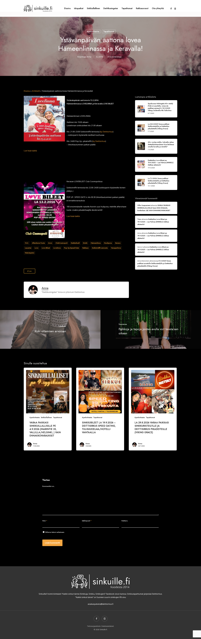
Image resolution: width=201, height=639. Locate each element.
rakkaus (85, 248)
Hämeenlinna (96, 243)
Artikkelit (36, 91)
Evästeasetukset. (107, 626)
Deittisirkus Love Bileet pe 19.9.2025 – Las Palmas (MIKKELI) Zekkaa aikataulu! (153, 222)
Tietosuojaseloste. (94, 626)
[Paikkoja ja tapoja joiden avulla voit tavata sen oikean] (150, 329)
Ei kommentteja (114, 57)
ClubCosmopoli (61, 243)
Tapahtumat (108, 31)
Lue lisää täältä (30, 150)
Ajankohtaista (93, 31)
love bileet (46, 248)
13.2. (27, 243)
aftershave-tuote (38, 243)
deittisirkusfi (75, 243)
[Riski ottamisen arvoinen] (50, 329)
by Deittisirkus (106, 131)
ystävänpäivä (29, 253)
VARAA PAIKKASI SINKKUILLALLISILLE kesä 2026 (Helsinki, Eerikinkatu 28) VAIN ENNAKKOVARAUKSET (153, 208)
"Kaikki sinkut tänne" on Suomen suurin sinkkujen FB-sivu (100, 597)
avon (50, 243)
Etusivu (27, 91)
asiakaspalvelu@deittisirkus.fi (100, 604)
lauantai (28, 248)
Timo (139, 219)
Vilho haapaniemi (144, 205)
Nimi (44, 521)
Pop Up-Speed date (71, 248)
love (36, 248)
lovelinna (57, 248)
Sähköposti (86, 521)
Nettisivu (124, 521)
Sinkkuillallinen (46, 417)
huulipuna (108, 243)
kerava (117, 243)
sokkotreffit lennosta (100, 248)
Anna (89, 57)
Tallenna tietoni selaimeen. (55, 532)
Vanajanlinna (116, 248)
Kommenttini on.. (48, 486)
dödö (85, 243)
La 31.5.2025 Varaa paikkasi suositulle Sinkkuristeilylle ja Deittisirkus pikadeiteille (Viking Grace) (155, 263)
